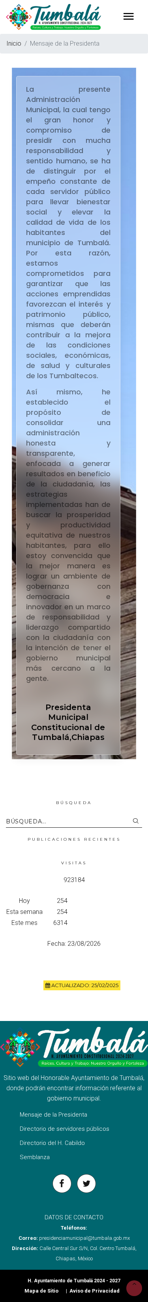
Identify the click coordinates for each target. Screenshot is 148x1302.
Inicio (13, 43)
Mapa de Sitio (41, 1291)
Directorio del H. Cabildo (52, 1143)
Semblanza (35, 1157)
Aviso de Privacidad (94, 1291)
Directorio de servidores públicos (64, 1128)
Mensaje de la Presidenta (53, 1114)
